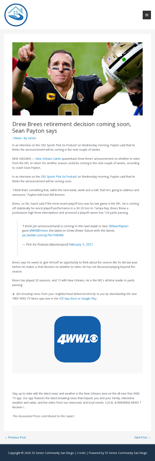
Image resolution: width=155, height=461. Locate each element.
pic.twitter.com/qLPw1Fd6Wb (42, 235)
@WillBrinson (38, 230)
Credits (81, 453)
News (17, 138)
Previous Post (15, 437)
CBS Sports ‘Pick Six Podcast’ (59, 176)
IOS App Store (68, 298)
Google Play (88, 298)
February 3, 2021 (81, 244)
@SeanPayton (118, 226)
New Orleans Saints (49, 159)
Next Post (143, 437)
